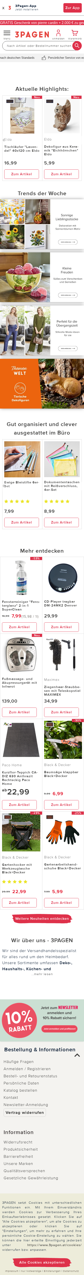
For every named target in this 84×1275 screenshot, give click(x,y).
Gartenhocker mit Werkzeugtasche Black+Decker (17, 868)
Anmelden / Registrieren (27, 1068)
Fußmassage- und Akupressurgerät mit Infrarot (19, 682)
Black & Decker (57, 765)
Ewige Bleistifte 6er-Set (21, 484)
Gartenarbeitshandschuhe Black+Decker (62, 866)
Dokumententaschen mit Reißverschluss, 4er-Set (62, 486)
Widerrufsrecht (18, 1142)
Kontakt (11, 1097)
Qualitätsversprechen (24, 1170)
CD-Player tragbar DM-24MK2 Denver (60, 603)
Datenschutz (71, 1271)
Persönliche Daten (21, 1083)
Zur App (72, 8)
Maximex (52, 680)
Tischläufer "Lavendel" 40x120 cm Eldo (22, 149)
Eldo (48, 139)
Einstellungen (52, 1271)
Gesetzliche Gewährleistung (31, 1177)
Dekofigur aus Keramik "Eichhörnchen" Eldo (61, 150)
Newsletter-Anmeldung (26, 1104)
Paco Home (12, 765)
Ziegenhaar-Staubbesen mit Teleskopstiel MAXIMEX (62, 691)
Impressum (12, 1271)
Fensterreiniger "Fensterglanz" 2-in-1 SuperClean (21, 605)
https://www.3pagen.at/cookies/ (54, 1245)
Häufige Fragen (19, 1061)
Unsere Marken (18, 1163)
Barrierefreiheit (18, 1156)
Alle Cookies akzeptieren (42, 1262)
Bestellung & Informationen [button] (40, 1049)
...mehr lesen (42, 974)
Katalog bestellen (20, 1090)
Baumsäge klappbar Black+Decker (61, 774)
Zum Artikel (21, 174)
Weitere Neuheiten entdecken (42, 918)
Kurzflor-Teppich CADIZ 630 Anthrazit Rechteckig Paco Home (20, 778)
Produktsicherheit (21, 1149)
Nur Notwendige (31, 1271)
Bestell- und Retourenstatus (30, 1076)
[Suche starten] (77, 45)
